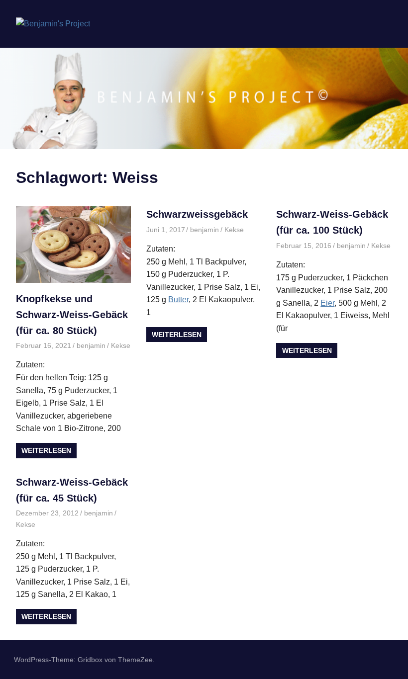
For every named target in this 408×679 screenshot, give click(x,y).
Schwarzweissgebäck (197, 214)
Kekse (120, 345)
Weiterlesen (46, 450)
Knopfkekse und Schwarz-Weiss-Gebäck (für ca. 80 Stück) (72, 314)
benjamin (91, 345)
